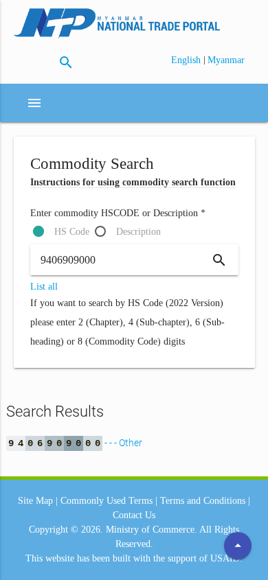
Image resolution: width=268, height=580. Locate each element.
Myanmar (226, 60)
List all (44, 286)
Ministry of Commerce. (151, 529)
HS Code (71, 232)
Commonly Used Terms (106, 501)
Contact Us (134, 515)
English (187, 60)
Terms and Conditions (202, 501)
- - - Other (75, 442)
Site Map (35, 501)
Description (138, 232)
